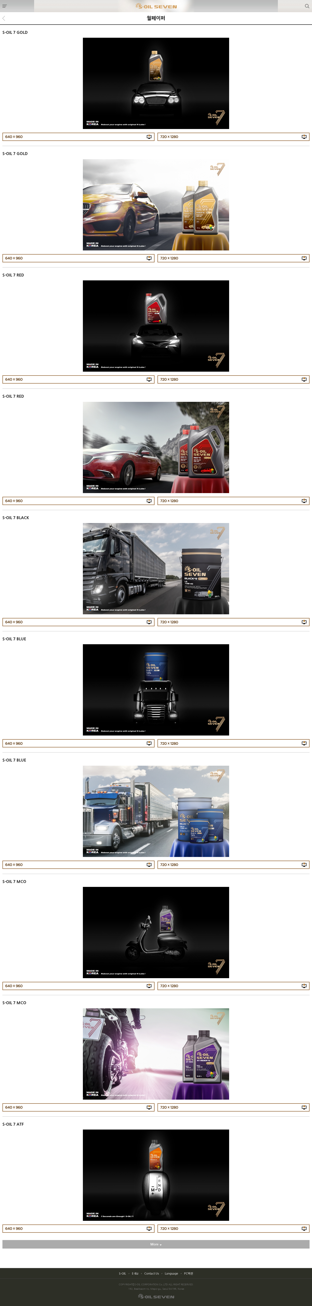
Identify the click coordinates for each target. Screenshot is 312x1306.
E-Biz (135, 1273)
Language (171, 1273)
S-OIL (122, 1273)
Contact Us (151, 1273)
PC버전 (188, 1273)
